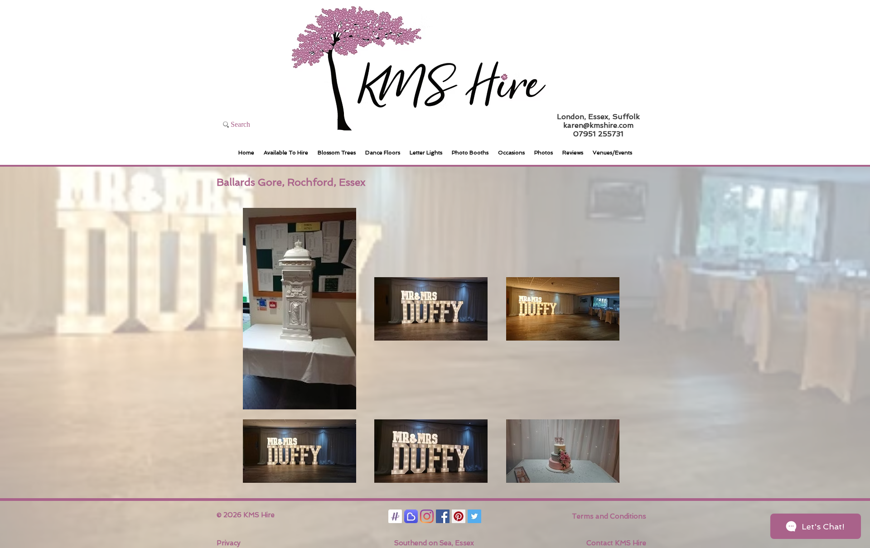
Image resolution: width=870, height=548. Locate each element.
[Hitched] (395, 516)
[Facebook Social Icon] (443, 516)
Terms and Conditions (609, 516)
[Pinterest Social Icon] (458, 516)
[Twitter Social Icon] (474, 516)
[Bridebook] (411, 516)
